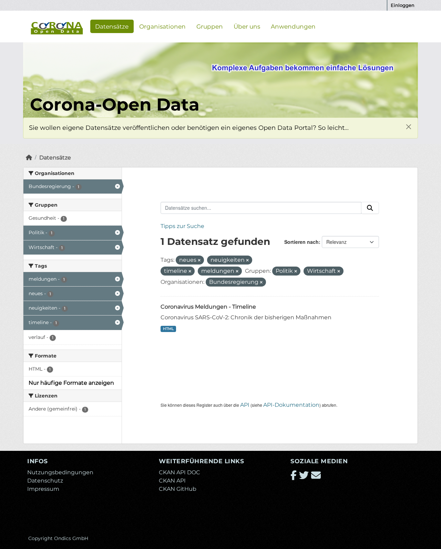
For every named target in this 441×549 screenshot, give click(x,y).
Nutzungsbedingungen (60, 472)
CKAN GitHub (177, 489)
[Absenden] (370, 208)
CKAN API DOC (179, 472)
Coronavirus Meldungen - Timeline (208, 306)
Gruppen (209, 26)
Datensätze (112, 26)
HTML (168, 329)
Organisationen (162, 26)
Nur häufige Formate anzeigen (71, 383)
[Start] (29, 157)
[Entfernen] (199, 260)
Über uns (247, 26)
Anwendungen (293, 26)
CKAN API (172, 480)
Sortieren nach (301, 241)
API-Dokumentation (291, 405)
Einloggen (402, 5)
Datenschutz (45, 480)
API (244, 405)
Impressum (43, 489)
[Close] (408, 127)
